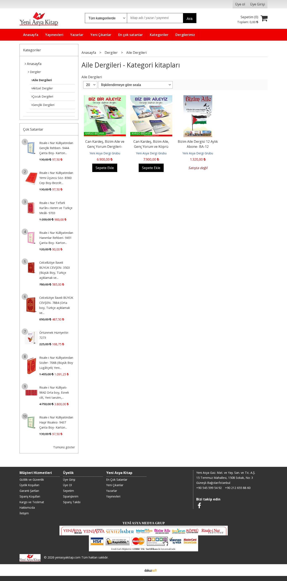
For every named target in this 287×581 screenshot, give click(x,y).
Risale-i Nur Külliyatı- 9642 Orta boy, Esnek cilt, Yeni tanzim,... (54, 392)
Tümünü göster (64, 447)
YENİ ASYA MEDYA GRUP (143, 523)
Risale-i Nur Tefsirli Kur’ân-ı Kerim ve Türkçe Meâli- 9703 (55, 208)
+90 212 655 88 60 (237, 488)
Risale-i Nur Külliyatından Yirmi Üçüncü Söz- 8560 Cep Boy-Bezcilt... (56, 178)
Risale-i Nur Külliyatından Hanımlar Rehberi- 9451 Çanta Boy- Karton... (56, 238)
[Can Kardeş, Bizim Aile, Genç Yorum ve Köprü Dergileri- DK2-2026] (151, 97)
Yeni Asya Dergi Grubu (105, 153)
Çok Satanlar (33, 129)
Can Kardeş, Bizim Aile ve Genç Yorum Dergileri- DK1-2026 (104, 146)
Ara (189, 19)
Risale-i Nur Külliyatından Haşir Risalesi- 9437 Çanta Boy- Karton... (56, 422)
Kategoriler (32, 50)
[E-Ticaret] (150, 570)
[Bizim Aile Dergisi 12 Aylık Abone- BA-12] (197, 97)
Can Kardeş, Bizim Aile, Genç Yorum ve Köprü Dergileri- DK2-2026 (151, 146)
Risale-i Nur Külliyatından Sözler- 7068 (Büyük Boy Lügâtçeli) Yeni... (56, 363)
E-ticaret (137, 570)
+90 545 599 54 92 (209, 488)
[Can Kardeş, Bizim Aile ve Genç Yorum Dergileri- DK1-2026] (105, 97)
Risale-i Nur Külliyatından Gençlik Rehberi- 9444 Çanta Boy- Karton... (56, 148)
